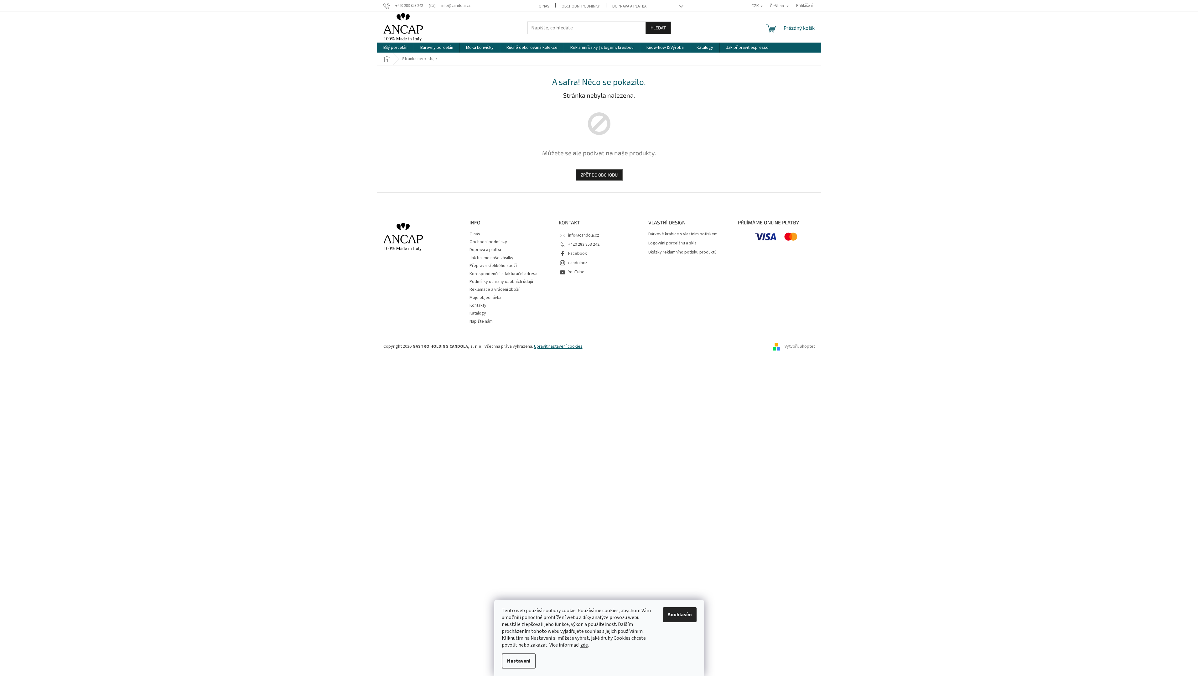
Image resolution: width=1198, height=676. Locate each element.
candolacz (577, 263)
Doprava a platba (629, 6)
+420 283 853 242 (583, 244)
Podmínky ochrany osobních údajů (501, 282)
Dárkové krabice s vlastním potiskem (683, 234)
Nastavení (518, 661)
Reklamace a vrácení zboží (494, 289)
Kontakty (477, 305)
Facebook (577, 253)
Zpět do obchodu (599, 174)
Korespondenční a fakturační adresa (503, 274)
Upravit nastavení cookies (558, 346)
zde (584, 645)
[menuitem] (395, 48)
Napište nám (481, 321)
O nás (544, 6)
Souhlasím (680, 614)
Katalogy (477, 313)
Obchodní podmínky (581, 6)
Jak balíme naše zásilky (491, 258)
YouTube (576, 272)
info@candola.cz (583, 235)
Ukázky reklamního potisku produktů (682, 252)
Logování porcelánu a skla (672, 243)
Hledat (658, 27)
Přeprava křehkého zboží (493, 266)
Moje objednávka (485, 297)
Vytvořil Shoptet (800, 346)
